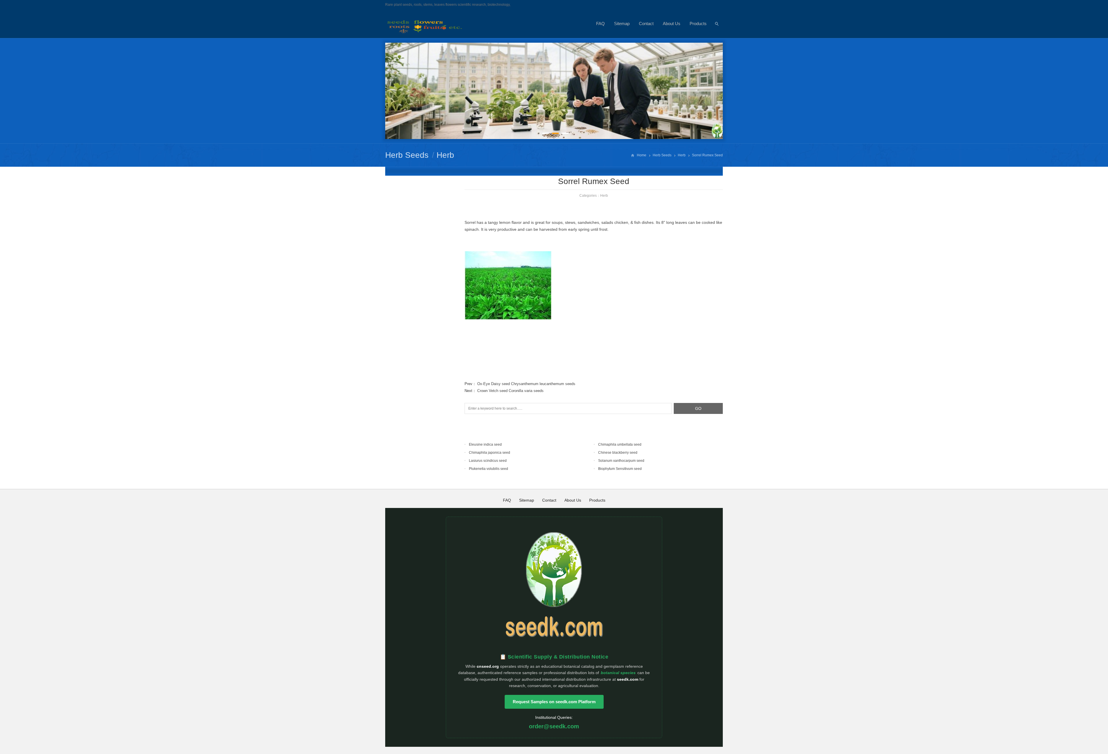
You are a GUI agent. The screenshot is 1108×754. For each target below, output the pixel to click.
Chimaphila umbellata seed (619, 444)
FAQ (600, 23)
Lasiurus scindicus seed (488, 461)
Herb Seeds (406, 155)
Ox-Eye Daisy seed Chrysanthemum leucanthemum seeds (526, 384)
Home (641, 155)
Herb (445, 155)
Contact (646, 23)
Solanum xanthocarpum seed (621, 461)
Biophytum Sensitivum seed (620, 469)
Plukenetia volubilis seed (488, 469)
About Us (671, 23)
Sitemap (622, 23)
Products (698, 23)
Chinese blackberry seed (617, 453)
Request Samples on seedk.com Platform (554, 701)
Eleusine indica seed (485, 444)
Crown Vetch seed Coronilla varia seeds (510, 391)
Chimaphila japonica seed (489, 453)
